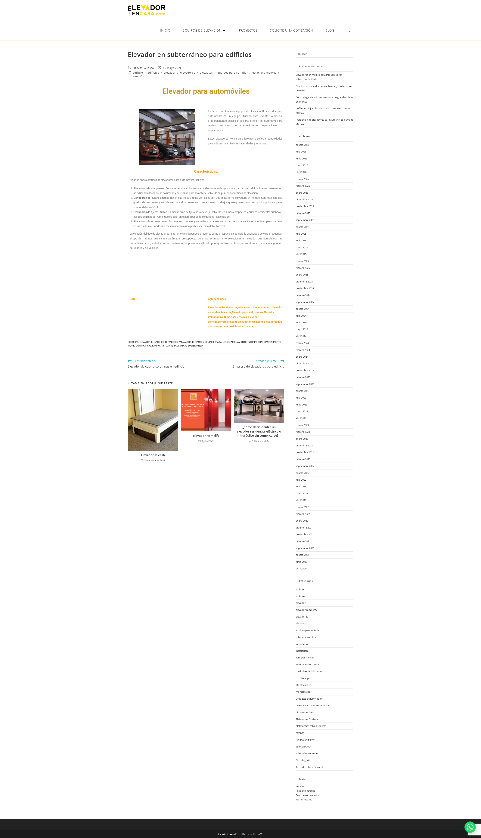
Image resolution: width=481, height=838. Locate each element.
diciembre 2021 (304, 527)
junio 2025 (301, 240)
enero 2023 (302, 438)
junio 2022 (301, 486)
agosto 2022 (302, 473)
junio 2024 (301, 322)
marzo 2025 (302, 261)
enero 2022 (302, 520)
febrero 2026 (303, 185)
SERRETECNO (303, 746)
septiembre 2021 (305, 548)
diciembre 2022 (304, 445)
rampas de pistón (305, 739)
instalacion (302, 650)
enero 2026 (302, 192)
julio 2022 (301, 479)
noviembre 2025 (305, 206)
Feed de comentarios (307, 795)
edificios (153, 72)
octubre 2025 (303, 213)
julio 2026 (301, 151)
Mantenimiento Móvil (308, 664)
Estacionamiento (237, 341)
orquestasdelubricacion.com (237, 326)
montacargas (143, 345)
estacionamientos (264, 72)
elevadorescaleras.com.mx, (255, 307)
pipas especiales (305, 712)
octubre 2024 (303, 295)
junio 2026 (301, 158)
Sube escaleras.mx (235, 317)
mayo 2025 (302, 247)
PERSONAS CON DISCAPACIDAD (313, 705)
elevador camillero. (306, 610)
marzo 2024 (302, 343)
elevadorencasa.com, (250, 321)
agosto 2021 (302, 554)
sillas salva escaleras (307, 753)
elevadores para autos (178, 341)
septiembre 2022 (305, 466)
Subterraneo (195, 345)
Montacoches (303, 685)
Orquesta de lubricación (309, 698)
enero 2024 (302, 356)
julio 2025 (301, 233)
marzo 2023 (302, 425)
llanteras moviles (305, 657)
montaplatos (303, 691)
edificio (138, 72)
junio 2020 (301, 561)
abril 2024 (301, 336)
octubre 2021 (303, 541)
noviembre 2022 (305, 452)
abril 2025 (301, 254)
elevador (169, 72)
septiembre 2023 (305, 384)
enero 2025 (302, 274)
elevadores (187, 72)
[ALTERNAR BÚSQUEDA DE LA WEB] (348, 30)
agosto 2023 (302, 391)
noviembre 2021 (305, 534)
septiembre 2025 (305, 220)
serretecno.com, (227, 321)
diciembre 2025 (304, 199)
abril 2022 (301, 500)
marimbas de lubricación (309, 671)
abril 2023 (301, 418)
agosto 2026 (302, 144)
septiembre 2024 (305, 302)
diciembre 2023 (304, 363)
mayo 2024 (302, 329)
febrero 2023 (303, 431)
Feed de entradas (305, 790)
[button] (470, 827)
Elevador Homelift (206, 436)
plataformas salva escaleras (311, 726)
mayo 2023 (302, 411)
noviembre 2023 (305, 370)
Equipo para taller (215, 341)
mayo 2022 (302, 493)
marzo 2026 (302, 179)
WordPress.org (304, 799)
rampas (156, 345)
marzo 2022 (302, 507)
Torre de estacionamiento (310, 767)
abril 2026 (301, 172)
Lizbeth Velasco (143, 68)
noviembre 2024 (305, 288)
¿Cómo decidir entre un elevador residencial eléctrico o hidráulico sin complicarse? (259, 431)
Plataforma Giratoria (307, 719)
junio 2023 (301, 404)
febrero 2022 (303, 514)
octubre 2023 (303, 377)
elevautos (206, 72)
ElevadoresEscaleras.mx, (223, 307)
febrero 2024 (303, 350)
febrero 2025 (303, 268)
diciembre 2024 (304, 281)
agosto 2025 (302, 227)
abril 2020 (301, 568)
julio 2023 (301, 397)
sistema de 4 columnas (174, 345)
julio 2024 (301, 315)
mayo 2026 (302, 165)
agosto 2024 (302, 308)
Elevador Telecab (153, 455)
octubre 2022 (303, 459)
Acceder (300, 786)
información (136, 76)
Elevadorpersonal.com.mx (247, 312)
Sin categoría (303, 760)
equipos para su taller (232, 72)
